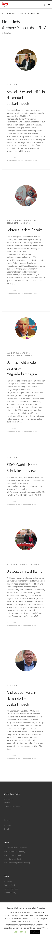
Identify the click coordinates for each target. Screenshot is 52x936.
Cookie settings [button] (20, 931)
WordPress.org (10, 892)
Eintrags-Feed (9, 885)
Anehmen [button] (35, 932)
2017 (26, 13)
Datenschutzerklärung (12, 806)
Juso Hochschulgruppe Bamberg (17, 862)
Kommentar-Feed (11, 889)
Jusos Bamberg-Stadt (12, 859)
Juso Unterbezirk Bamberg (14, 851)
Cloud (6, 829)
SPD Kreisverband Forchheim (15, 848)
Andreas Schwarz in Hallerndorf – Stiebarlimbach (21, 698)
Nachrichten (17, 13)
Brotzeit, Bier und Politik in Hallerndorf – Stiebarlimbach (26, 97)
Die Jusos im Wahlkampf (25, 571)
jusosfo (13, 158)
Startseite (6, 13)
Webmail (7, 825)
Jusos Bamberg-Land (12, 855)
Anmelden (8, 881)
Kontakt (7, 803)
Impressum (8, 799)
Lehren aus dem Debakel (25, 229)
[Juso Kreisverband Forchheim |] (5, 4)
